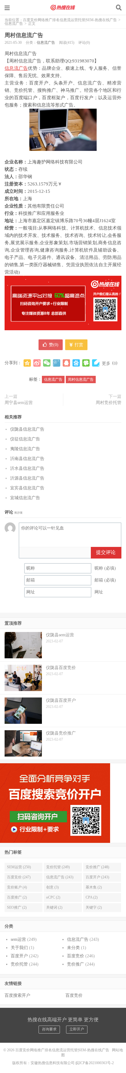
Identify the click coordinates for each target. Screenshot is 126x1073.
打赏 (78, 344)
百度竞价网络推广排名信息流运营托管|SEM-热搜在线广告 (63, 8)
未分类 (73, 947)
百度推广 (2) (17, 897)
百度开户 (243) (97, 877)
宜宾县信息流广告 (27, 488)
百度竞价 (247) (19, 877)
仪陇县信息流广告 (27, 429)
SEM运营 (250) (19, 867)
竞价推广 (75, 964)
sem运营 (18, 939)
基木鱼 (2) (94, 887)
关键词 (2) (54, 907)
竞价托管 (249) (58, 867)
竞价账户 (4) (17, 887)
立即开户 (76, 1029)
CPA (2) (92, 897)
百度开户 (19, 956)
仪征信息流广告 (25, 439)
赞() (53, 344)
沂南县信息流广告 (27, 458)
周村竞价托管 (108, 402)
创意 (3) (52, 887)
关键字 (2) (94, 907)
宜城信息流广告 (25, 497)
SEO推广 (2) (17, 907)
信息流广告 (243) (59, 877)
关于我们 (19, 947)
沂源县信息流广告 (27, 478)
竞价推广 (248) (97, 867)
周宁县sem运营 (19, 402)
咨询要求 (49, 1029)
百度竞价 (75, 956)
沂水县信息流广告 (27, 468)
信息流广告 (14, 23)
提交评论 (106, 552)
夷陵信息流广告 (25, 449)
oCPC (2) (53, 897)
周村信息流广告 (24, 35)
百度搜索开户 (17, 995)
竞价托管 (19, 964)
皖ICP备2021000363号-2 (95, 1063)
